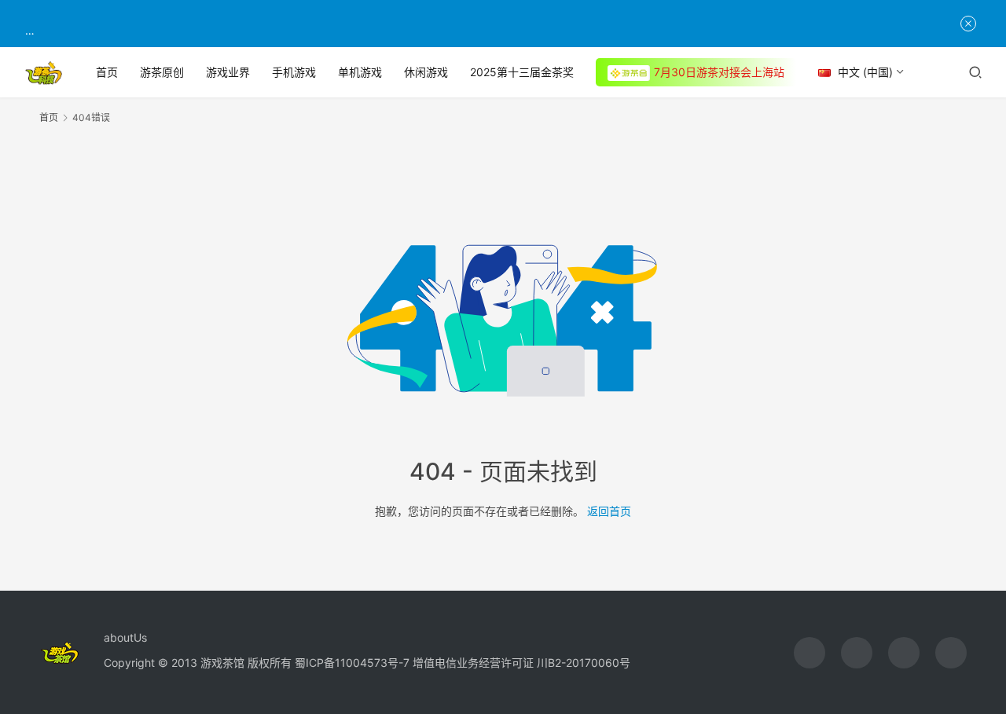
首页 (107, 72)
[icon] (809, 652)
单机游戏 (360, 72)
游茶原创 (162, 72)
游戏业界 (228, 72)
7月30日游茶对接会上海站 (719, 72)
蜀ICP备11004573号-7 (352, 662)
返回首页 (609, 511)
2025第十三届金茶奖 (522, 72)
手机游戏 (294, 72)
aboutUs (125, 637)
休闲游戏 (426, 72)
